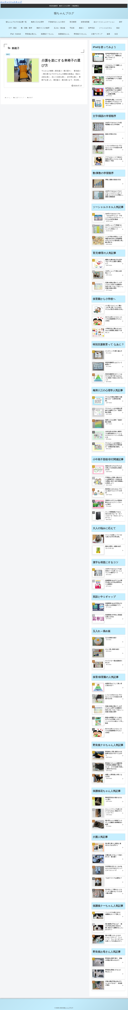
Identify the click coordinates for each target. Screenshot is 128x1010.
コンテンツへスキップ (11, 2)
